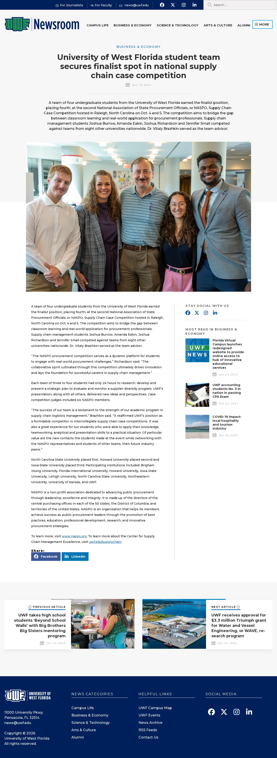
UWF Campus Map (155, 708)
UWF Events (149, 715)
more (264, 24)
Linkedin (215, 313)
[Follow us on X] (173, 5)
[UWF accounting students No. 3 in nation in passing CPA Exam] (197, 406)
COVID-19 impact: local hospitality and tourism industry (227, 422)
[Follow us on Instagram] (183, 5)
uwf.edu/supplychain (105, 542)
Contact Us (148, 737)
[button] (46, 556)
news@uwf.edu (17, 723)
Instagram (206, 313)
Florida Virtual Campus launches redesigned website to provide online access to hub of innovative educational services (228, 354)
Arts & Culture (218, 25)
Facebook (187, 313)
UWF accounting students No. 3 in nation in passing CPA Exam (227, 391)
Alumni (243, 25)
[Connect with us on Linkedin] (194, 5)
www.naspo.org (74, 536)
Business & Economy (132, 25)
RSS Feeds (147, 730)
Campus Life (97, 25)
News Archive (150, 723)
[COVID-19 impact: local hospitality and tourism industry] (197, 437)
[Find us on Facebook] (162, 5)
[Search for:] (240, 5)
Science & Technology (177, 25)
